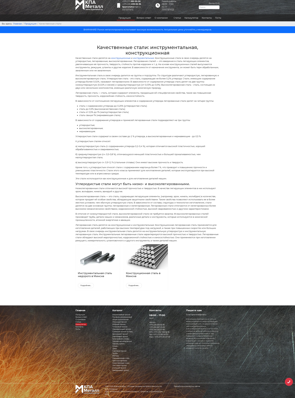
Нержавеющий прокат (121, 329)
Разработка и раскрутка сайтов (187, 386)
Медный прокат (119, 324)
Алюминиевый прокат (121, 315)
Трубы (115, 353)
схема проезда (168, 10)
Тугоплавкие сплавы (120, 339)
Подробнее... (85, 285)
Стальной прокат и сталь (122, 332)
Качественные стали (120, 363)
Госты (218, 18)
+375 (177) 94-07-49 (162, 337)
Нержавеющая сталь (120, 358)
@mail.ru (131, 7)
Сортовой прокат (119, 351)
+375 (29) (131, 4)
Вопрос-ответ (144, 18)
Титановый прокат (120, 327)
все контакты (127, 10)
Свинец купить (118, 344)
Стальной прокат (119, 368)
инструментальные (143, 58)
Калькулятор (191, 18)
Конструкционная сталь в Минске (143, 275)
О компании (161, 18)
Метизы (115, 356)
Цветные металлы (119, 361)
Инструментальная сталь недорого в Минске (95, 275)
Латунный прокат (119, 322)
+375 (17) (131, 1)
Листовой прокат (119, 365)
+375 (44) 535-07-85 (157, 330)
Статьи (177, 18)
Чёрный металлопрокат (122, 341)
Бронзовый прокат (120, 334)
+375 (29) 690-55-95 (157, 325)
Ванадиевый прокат (120, 370)
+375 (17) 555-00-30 (160, 334)
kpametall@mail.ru (198, 315)
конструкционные (121, 58)
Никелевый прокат (120, 336)
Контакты (207, 18)
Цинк (114, 349)
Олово (115, 346)
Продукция (124, 18)
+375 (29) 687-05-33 (157, 327)
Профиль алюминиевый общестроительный (122, 318)
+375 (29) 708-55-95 (161, 332)
